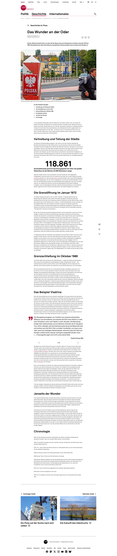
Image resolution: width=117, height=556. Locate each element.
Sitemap (43, 548)
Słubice (56, 178)
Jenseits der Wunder (41, 115)
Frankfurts (36, 178)
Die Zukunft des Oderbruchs (74, 523)
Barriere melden (71, 548)
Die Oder (55, 18)
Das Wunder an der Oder (63, 18)
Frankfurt (36, 351)
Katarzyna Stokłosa (33, 36)
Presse (64, 548)
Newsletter (49, 548)
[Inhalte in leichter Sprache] (88, 2)
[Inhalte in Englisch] (95, 2)
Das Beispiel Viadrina (41, 113)
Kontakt (59, 548)
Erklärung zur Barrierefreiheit (83, 548)
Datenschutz (36, 548)
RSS (55, 548)
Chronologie (39, 117)
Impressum (29, 548)
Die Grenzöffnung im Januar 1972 (44, 109)
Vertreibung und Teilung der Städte (45, 107)
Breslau (41, 361)
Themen (22, 18)
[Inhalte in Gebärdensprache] (92, 2)
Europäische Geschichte (37, 18)
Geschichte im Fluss (47, 18)
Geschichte (28, 18)
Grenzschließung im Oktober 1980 (44, 111)
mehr (82, 2)
